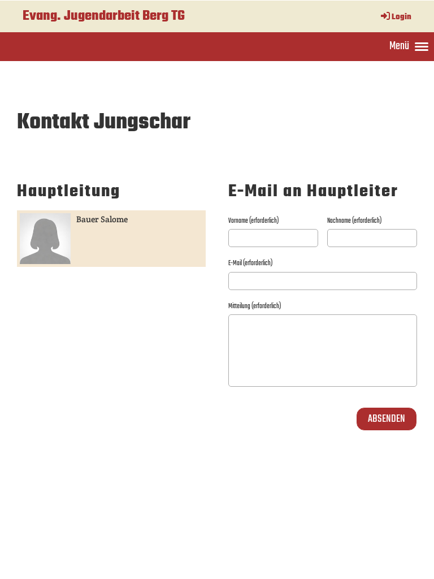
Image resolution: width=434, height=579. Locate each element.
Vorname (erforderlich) (253, 221)
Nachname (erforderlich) (354, 221)
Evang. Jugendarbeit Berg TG (104, 16)
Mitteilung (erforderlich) (254, 306)
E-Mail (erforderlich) (250, 263)
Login (401, 17)
